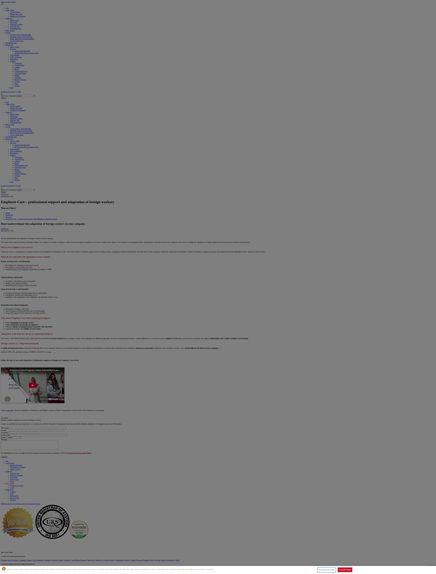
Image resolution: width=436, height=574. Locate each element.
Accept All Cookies (345, 570)
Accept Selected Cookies (326, 570)
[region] (218, 570)
